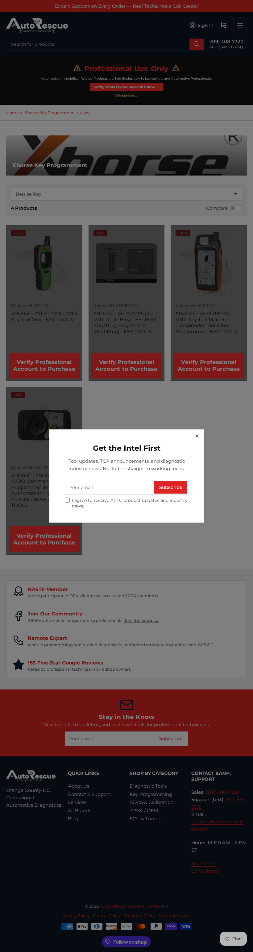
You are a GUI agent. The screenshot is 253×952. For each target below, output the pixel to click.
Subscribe (170, 487)
